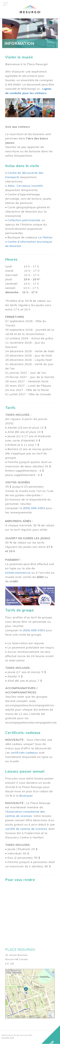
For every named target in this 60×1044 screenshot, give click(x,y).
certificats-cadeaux (24, 752)
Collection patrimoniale (24, 220)
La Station (45, 237)
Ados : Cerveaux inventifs (25, 185)
